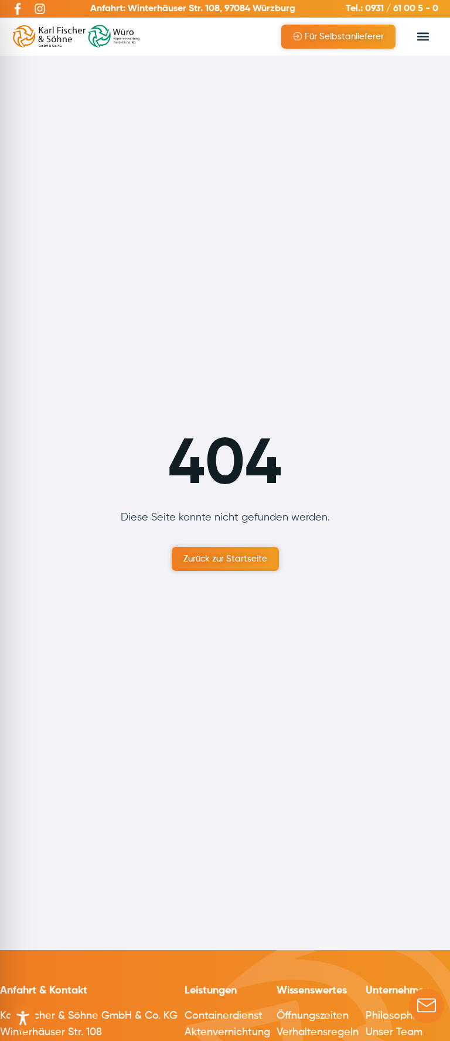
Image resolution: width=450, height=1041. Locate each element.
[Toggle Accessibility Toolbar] (23, 1018)
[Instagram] (40, 9)
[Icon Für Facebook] (17, 9)
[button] (422, 36)
